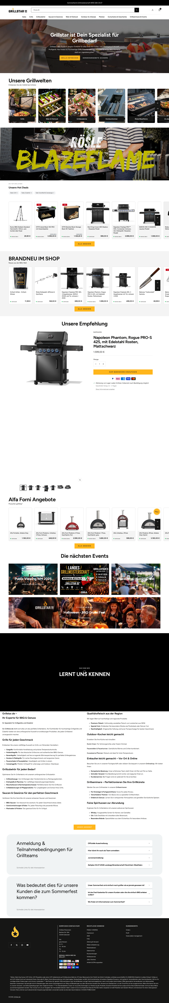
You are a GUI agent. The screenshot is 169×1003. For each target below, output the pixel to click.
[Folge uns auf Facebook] (11, 945)
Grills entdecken (69, 58)
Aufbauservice (91, 956)
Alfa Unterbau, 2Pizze (120, 533)
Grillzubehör (40, 17)
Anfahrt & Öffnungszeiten (95, 962)
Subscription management (134, 936)
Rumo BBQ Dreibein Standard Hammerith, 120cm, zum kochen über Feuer (20, 229)
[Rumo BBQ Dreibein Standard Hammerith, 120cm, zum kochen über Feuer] (20, 213)
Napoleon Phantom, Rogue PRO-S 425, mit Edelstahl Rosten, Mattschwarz (97, 294)
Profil (127, 933)
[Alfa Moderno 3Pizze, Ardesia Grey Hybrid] (149, 519)
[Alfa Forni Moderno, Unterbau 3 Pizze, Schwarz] (46, 519)
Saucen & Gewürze (56, 17)
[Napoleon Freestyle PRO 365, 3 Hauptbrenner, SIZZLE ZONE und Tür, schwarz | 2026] (72, 278)
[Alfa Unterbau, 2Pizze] (123, 519)
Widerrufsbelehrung (93, 945)
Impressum (90, 933)
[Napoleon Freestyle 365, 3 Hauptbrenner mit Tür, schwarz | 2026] (123, 278)
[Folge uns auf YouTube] (27, 945)
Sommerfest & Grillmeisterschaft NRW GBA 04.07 (84, 3)
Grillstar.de (17, 997)
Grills (31, 17)
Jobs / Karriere (91, 959)
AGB (88, 936)
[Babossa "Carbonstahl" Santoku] (149, 278)
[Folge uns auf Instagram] (22, 945)
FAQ (88, 939)
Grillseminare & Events (138, 17)
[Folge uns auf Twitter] (16, 945)
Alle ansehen (84, 244)
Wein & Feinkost (72, 17)
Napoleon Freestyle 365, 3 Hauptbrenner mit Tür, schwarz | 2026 (123, 294)
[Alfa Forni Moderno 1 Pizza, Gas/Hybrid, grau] (97, 519)
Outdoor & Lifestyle (88, 17)
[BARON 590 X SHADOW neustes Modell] (149, 213)
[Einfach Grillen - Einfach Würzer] (20, 278)
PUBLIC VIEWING (92, 930)
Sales (24, 17)
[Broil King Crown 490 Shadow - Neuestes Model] (97, 213)
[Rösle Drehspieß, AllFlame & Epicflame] (46, 278)
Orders (128, 930)
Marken (102, 17)
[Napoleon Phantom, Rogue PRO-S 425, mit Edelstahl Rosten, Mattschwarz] (97, 278)
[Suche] (136, 10)
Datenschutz (91, 951)
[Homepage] (15, 926)
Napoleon (97, 332)
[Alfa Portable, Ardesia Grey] (20, 519)
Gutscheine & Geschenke (117, 17)
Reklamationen (91, 948)
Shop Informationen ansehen (105, 389)
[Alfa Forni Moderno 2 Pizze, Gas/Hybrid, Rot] (72, 519)
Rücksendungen (92, 954)
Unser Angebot (84, 827)
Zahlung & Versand (92, 942)
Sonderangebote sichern (95, 58)
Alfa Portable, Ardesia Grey (19, 533)
